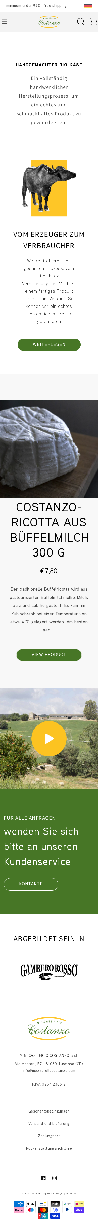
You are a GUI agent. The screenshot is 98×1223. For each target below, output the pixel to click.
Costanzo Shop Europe (42, 1194)
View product (49, 655)
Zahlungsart (49, 1136)
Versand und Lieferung (49, 1124)
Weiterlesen (49, 345)
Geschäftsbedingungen (49, 1112)
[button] (81, 21)
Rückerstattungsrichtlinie (49, 1149)
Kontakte (31, 884)
